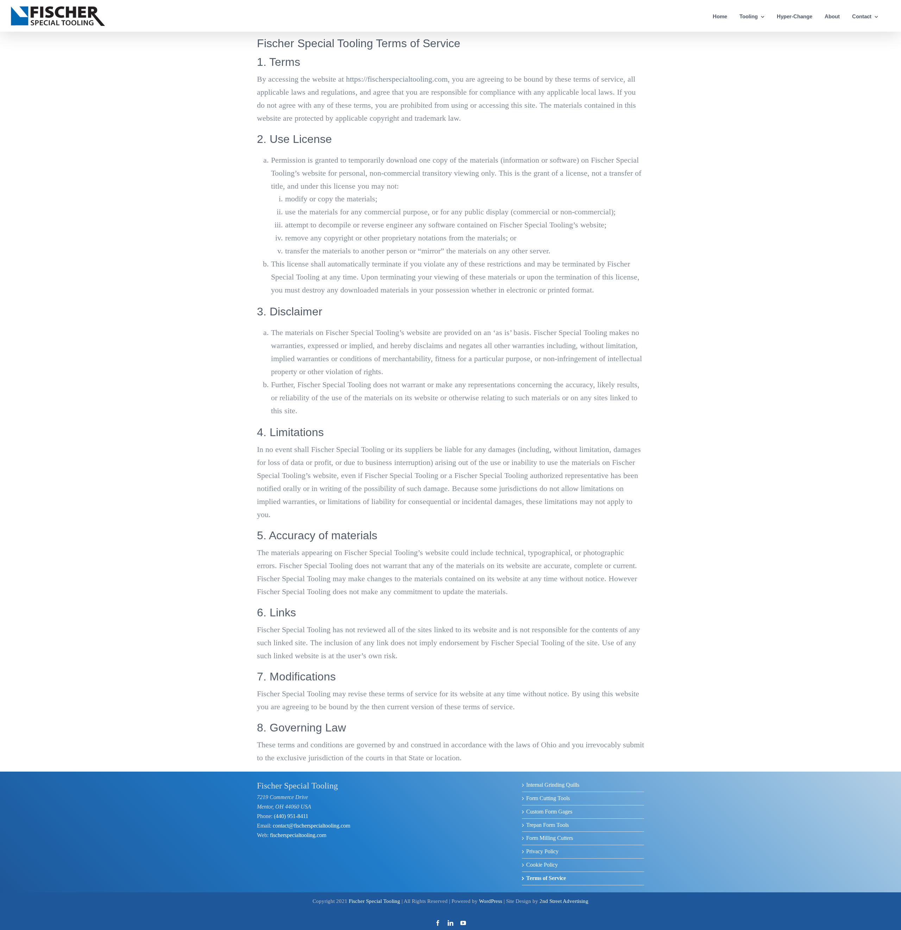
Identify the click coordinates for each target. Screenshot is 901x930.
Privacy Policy (542, 851)
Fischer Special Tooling (374, 901)
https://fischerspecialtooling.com (397, 79)
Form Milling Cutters (549, 838)
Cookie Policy (542, 865)
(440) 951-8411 (290, 816)
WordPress (490, 901)
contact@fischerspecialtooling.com (311, 826)
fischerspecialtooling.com (297, 835)
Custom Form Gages (549, 812)
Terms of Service (546, 878)
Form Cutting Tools (548, 798)
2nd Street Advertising (564, 901)
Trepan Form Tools (547, 825)
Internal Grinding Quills (552, 785)
